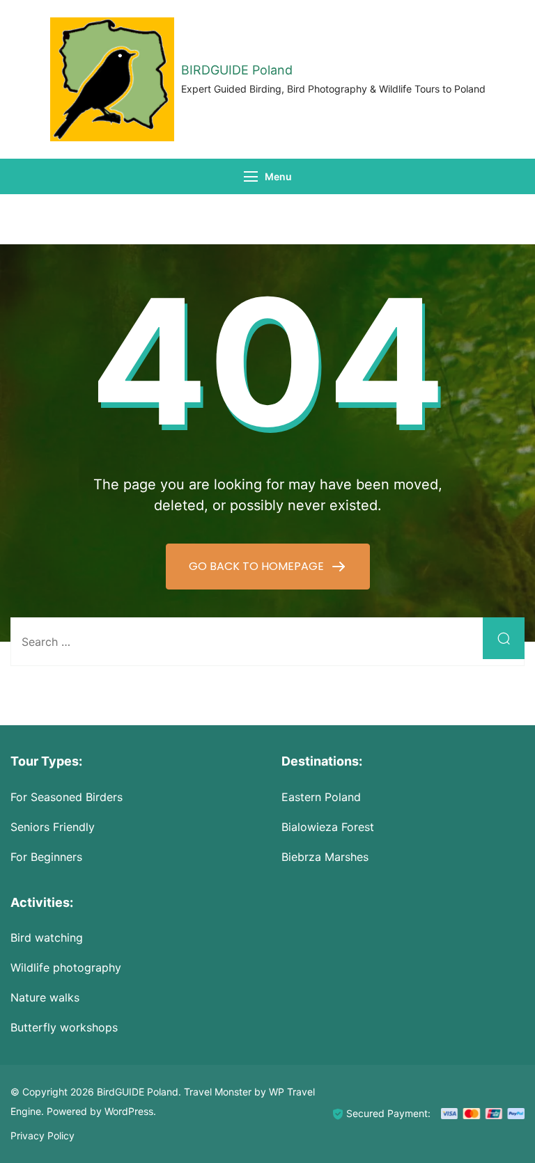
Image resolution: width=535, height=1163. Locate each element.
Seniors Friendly (52, 827)
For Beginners (46, 857)
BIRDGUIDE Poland (237, 70)
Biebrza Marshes (325, 857)
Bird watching (46, 937)
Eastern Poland (321, 797)
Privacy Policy (42, 1135)
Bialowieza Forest (327, 827)
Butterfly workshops (64, 1027)
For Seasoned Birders (66, 797)
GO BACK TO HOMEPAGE (258, 566)
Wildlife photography (65, 967)
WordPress (128, 1111)
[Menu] (251, 176)
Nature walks (44, 997)
